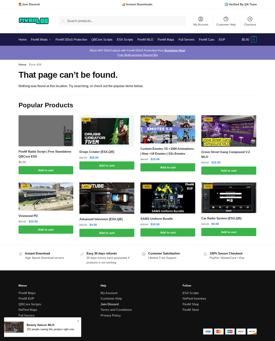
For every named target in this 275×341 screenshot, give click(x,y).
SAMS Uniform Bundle (156, 218)
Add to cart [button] (46, 170)
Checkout (250, 24)
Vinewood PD (28, 216)
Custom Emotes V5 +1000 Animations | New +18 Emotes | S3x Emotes (167, 151)
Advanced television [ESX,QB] (101, 219)
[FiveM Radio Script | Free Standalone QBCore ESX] (46, 130)
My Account (200, 24)
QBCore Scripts (30, 304)
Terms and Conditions (116, 309)
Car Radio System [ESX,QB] (221, 218)
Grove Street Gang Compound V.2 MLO (225, 154)
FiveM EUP (26, 298)
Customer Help (226, 24)
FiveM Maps (27, 293)
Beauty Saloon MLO (40, 325)
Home (22, 64)
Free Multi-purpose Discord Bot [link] (137, 55)
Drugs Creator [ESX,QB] (96, 151)
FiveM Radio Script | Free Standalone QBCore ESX (45, 154)
